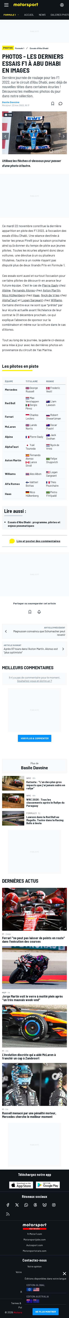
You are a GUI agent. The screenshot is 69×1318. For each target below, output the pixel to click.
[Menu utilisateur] (61, 4)
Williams (56, 300)
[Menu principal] (6, 5)
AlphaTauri (9, 300)
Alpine (6, 290)
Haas (36, 295)
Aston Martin (51, 290)
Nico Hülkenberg (13, 295)
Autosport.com (34, 1245)
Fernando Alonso (23, 290)
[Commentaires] (61, 103)
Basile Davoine (10, 102)
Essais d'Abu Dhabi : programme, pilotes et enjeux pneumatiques (34, 523)
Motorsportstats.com (34, 1250)
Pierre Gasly (50, 285)
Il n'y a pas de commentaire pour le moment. (34, 679)
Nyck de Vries (50, 295)
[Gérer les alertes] (39, 611)
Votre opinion (34, 1266)
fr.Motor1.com (34, 1233)
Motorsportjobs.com (35, 1239)
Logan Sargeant (32, 300)
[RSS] (7, 1214)
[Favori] (52, 103)
